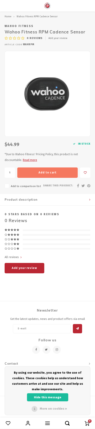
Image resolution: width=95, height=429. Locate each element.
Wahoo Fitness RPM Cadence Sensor (37, 16)
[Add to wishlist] (85, 172)
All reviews (12, 257)
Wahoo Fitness (19, 26)
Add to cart (47, 172)
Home (8, 16)
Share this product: (58, 185)
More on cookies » (53, 408)
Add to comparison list (26, 186)
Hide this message (47, 397)
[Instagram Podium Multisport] (57, 350)
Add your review (57, 38)
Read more (30, 160)
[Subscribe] (77, 328)
